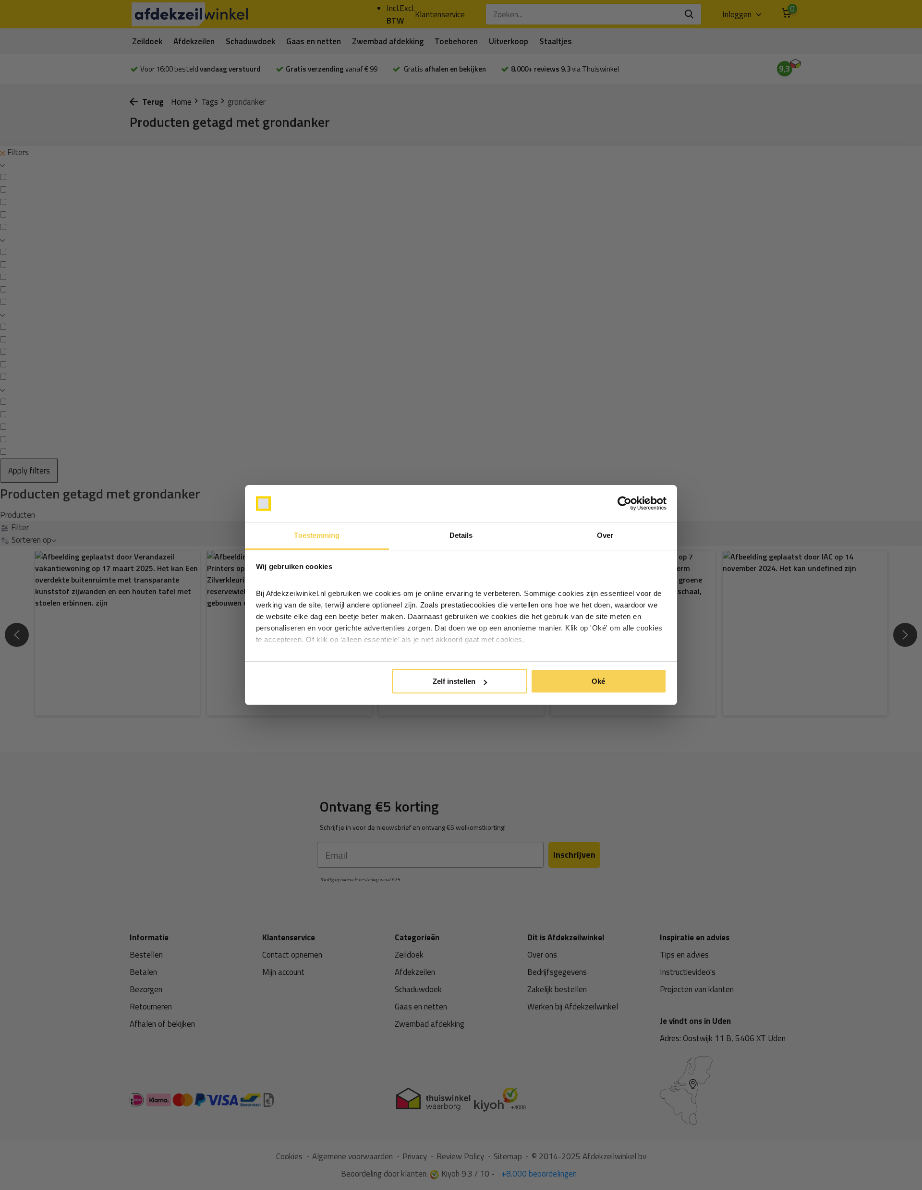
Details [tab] (461, 535)
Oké (598, 681)
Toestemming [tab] (317, 535)
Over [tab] (605, 535)
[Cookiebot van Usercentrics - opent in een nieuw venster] (624, 504)
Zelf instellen (454, 681)
